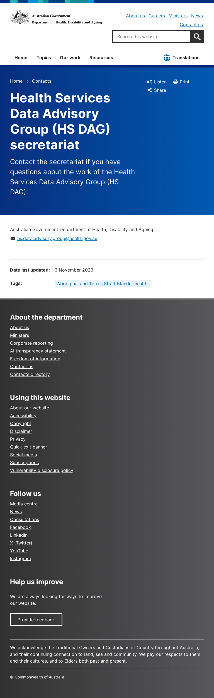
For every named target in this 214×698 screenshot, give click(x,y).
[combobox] (151, 36)
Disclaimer (21, 431)
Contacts (41, 81)
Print (184, 82)
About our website (29, 408)
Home (21, 57)
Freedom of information (35, 358)
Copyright (20, 423)
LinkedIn (19, 535)
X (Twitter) (21, 543)
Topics (44, 57)
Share (160, 90)
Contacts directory (30, 374)
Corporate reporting (31, 343)
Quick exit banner (28, 447)
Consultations (24, 519)
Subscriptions (24, 462)
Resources (101, 57)
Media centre (24, 504)
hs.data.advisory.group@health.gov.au (57, 238)
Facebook (20, 527)
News (197, 15)
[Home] (56, 17)
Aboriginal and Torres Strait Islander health (102, 283)
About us (135, 15)
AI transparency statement (38, 351)
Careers (157, 15)
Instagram (20, 558)
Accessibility (23, 415)
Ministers (178, 15)
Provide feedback (36, 619)
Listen (160, 82)
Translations (186, 57)
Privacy (18, 439)
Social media (23, 454)
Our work (70, 57)
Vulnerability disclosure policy (41, 470)
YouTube (19, 550)
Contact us (191, 24)
